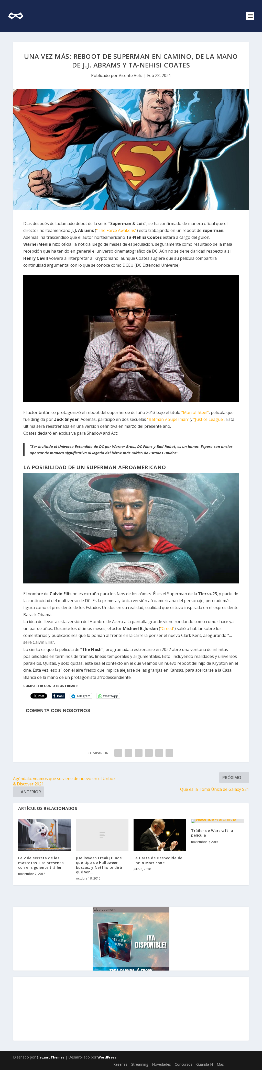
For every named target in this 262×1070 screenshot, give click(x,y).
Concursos (183, 1064)
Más (220, 1064)
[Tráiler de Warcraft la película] (217, 821)
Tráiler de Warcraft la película (212, 833)
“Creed (166, 628)
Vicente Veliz (131, 75)
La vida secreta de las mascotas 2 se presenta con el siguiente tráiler (41, 862)
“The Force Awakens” (116, 230)
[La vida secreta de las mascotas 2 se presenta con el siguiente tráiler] (44, 835)
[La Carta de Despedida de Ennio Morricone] (160, 835)
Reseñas (120, 1064)
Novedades (161, 1064)
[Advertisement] (131, 1009)
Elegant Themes (50, 1057)
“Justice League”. (209, 419)
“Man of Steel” (195, 412)
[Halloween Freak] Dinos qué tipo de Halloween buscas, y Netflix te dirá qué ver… (99, 864)
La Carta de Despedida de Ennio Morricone (158, 860)
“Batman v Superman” (168, 419)
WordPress (106, 1057)
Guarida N (204, 1064)
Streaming (139, 1064)
